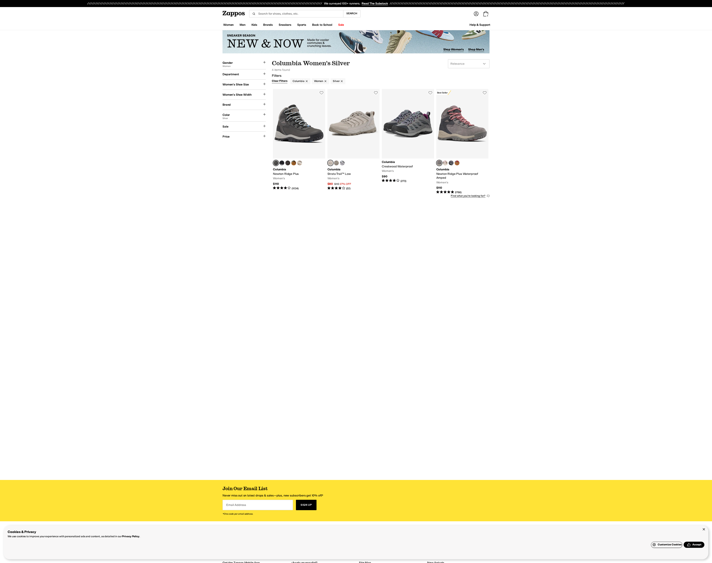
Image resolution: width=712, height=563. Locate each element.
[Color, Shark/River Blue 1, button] (451, 163)
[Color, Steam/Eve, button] (342, 163)
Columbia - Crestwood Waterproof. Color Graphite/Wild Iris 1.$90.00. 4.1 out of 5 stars (408, 141)
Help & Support (479, 25)
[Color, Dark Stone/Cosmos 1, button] (445, 163)
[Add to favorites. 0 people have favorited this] (321, 93)
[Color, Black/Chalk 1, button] (282, 163)
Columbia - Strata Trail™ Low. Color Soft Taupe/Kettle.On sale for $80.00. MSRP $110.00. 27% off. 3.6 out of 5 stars (353, 141)
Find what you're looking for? (468, 195)
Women (318, 81)
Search (351, 13)
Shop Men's (476, 49)
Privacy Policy (130, 536)
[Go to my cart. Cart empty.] (486, 13)
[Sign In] (476, 13)
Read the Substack (375, 3)
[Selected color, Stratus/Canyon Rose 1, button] (439, 163)
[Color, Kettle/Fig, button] (300, 163)
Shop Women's (453, 49)
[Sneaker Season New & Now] (356, 41)
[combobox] (296, 13)
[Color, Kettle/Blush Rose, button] (336, 163)
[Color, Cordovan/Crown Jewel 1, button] (288, 163)
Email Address (236, 505)
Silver (336, 81)
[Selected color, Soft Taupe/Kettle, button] (330, 163)
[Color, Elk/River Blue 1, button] (294, 163)
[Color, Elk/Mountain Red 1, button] (457, 163)
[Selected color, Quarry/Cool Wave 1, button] (276, 163)
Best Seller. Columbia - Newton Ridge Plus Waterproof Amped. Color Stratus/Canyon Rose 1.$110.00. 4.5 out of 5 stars (462, 141)
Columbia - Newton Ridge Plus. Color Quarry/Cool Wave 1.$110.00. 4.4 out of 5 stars (299, 141)
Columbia (298, 81)
